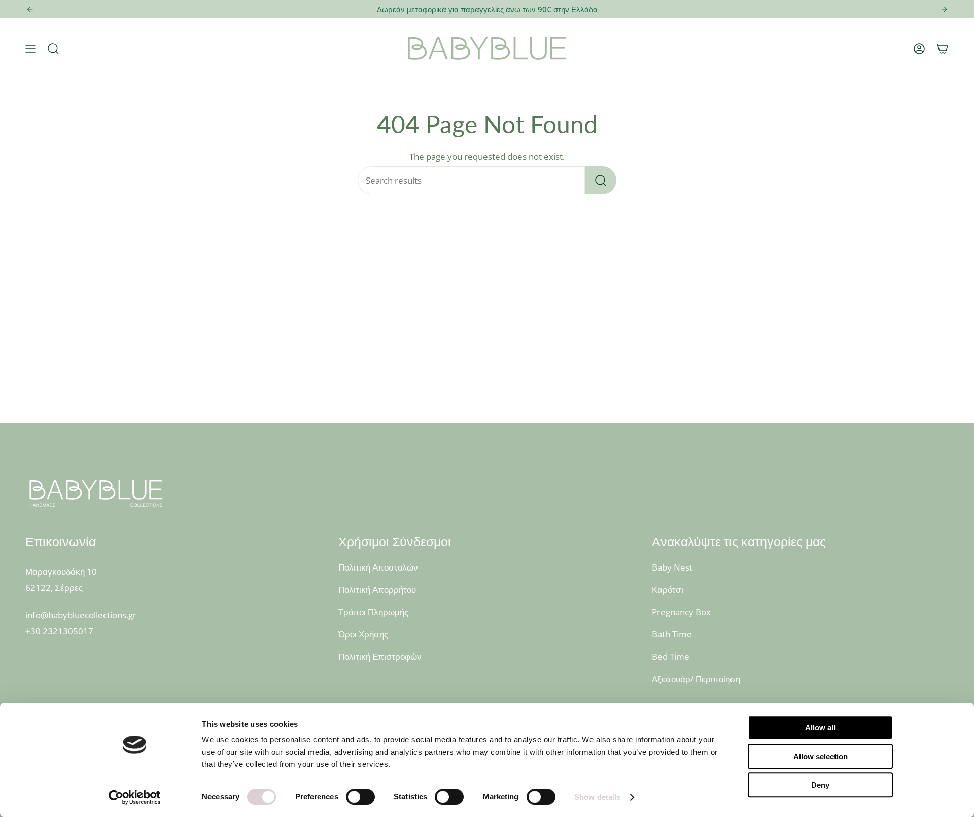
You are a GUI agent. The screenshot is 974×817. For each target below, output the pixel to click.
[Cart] (942, 49)
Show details (597, 797)
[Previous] (29, 9)
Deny (820, 784)
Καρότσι (667, 589)
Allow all (820, 727)
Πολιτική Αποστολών (378, 567)
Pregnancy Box (681, 612)
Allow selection (820, 756)
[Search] (600, 180)
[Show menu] (30, 49)
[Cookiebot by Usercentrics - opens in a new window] (134, 797)
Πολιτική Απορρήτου (377, 589)
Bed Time (670, 656)
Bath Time (672, 634)
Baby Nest (672, 567)
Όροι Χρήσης (363, 634)
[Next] (944, 9)
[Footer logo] (96, 493)
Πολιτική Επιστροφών (380, 656)
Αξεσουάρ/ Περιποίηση (696, 679)
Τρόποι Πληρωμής (373, 612)
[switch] (360, 797)
